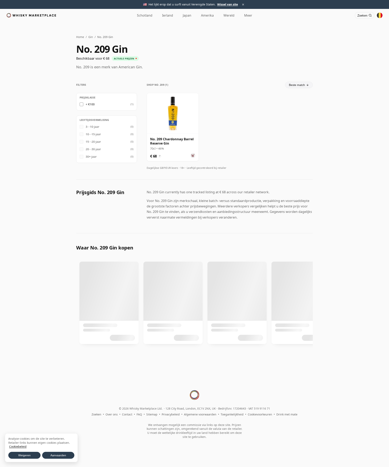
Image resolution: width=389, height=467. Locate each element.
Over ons (112, 414)
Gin (90, 37)
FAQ (139, 414)
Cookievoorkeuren (260, 414)
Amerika (207, 15)
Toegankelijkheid (232, 414)
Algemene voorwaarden (200, 414)
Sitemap (151, 414)
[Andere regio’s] (380, 15)
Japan (187, 15)
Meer (248, 15)
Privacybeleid (171, 414)
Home (80, 37)
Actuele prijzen (124, 58)
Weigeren (24, 455)
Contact (127, 414)
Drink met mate (286, 414)
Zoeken (96, 414)
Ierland (167, 15)
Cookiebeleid (18, 446)
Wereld (228, 15)
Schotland (144, 15)
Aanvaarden (58, 455)
